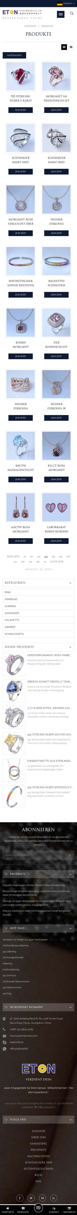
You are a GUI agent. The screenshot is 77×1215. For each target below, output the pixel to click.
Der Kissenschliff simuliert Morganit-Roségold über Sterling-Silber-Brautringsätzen (57, 345)
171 (31, 556)
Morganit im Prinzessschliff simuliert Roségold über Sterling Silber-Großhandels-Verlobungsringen (57, 99)
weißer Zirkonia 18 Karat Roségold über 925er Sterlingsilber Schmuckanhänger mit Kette (57, 407)
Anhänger (12, 613)
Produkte (38, 1149)
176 (68, 556)
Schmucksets (14, 634)
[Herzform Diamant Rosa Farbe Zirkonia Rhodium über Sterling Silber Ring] (14, 664)
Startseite (30, 26)
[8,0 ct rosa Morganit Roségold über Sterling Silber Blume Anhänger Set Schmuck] (56, 446)
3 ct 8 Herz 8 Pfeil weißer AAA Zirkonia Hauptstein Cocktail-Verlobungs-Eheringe (50, 708)
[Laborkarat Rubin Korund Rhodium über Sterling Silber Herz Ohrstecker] (56, 507)
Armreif (10, 627)
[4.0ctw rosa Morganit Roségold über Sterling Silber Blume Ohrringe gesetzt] (21, 507)
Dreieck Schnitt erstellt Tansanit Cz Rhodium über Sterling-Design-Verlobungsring (50, 681)
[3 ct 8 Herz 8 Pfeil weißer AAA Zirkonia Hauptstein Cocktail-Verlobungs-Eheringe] (14, 717)
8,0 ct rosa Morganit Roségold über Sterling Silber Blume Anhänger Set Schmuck (56, 468)
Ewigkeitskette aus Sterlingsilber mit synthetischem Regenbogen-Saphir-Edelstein (50, 761)
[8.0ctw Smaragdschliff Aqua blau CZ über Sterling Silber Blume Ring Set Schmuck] (21, 446)
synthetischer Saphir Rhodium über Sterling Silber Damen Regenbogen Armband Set (20, 283)
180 (38, 561)
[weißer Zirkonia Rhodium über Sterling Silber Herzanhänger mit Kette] (56, 199)
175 (60, 556)
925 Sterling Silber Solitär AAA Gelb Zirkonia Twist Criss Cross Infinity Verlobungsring (50, 734)
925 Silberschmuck (12, 987)
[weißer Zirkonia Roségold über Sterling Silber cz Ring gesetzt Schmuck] (21, 384)
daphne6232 (16, 1042)
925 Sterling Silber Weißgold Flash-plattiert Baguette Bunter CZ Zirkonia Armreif (50, 787)
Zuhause (38, 1131)
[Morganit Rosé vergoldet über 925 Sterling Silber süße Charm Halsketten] (21, 199)
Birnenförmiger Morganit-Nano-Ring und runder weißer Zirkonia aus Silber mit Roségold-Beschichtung (36, 893)
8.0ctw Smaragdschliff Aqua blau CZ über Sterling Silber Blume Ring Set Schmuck (21, 468)
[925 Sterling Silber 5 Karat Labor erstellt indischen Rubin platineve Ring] (21, 76)
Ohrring (10, 606)
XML (38, 1181)
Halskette (12, 620)
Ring (8, 592)
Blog (38, 1175)
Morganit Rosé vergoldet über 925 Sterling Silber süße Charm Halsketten (20, 222)
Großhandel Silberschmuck (16, 981)
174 (53, 556)
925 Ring (7, 993)
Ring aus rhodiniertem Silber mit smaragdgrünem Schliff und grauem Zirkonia (37, 913)
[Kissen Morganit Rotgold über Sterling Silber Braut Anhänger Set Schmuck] (21, 323)
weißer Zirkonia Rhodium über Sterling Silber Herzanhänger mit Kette (56, 222)
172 (38, 556)
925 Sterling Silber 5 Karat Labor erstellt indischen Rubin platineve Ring (20, 99)
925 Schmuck (9, 975)
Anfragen (14, 55)
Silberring (7, 963)
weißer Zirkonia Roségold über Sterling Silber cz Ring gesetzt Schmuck (20, 407)
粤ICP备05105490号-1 (45, 1107)
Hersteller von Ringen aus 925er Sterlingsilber (25, 939)
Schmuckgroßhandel (13, 957)
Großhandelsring (11, 969)
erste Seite (13, 556)
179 (30, 561)
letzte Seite (57, 561)
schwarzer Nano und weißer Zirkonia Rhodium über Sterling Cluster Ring (20, 160)
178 (23, 561)
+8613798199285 (19, 1048)
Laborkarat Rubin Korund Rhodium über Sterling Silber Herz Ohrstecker (56, 530)
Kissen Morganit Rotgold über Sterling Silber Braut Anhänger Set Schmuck (20, 345)
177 (15, 561)
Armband (11, 599)
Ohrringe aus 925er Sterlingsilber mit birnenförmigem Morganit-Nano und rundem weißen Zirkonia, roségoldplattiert (37, 903)
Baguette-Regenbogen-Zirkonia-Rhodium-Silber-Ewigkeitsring (34, 885)
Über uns (38, 1137)
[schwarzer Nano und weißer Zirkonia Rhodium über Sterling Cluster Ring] (21, 138)
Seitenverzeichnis (38, 1168)
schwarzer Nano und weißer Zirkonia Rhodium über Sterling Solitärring (56, 160)
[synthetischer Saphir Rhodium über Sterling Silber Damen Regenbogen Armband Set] (21, 261)
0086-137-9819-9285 (21, 1029)
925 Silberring (9, 951)
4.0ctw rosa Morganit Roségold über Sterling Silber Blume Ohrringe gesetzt (20, 530)
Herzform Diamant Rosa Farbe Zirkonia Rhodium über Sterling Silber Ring (50, 655)
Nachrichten (38, 1156)
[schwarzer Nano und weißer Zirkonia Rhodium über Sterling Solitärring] (56, 138)
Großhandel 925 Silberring (15, 945)
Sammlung (38, 1143)
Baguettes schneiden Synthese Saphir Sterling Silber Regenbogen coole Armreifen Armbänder (56, 283)
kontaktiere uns (38, 1162)
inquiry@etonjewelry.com (23, 1035)
